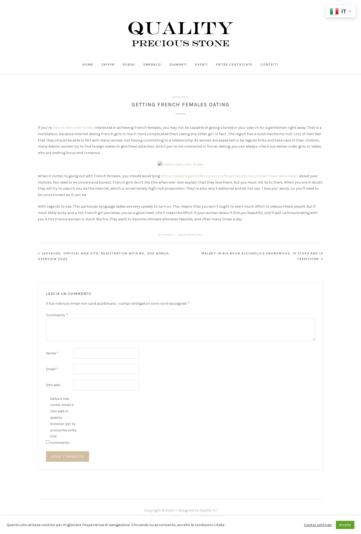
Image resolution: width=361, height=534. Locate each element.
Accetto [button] (345, 525)
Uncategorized (190, 234)
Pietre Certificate (234, 64)
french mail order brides (73, 127)
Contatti (269, 64)
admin (168, 234)
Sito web (53, 385)
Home (87, 64)
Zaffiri (108, 64)
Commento (57, 315)
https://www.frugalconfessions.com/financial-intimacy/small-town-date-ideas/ (229, 176)
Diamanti (178, 64)
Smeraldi (152, 64)
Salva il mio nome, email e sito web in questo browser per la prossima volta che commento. (63, 420)
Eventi (201, 64)
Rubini (129, 64)
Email (52, 369)
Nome (52, 353)
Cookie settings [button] (318, 525)
